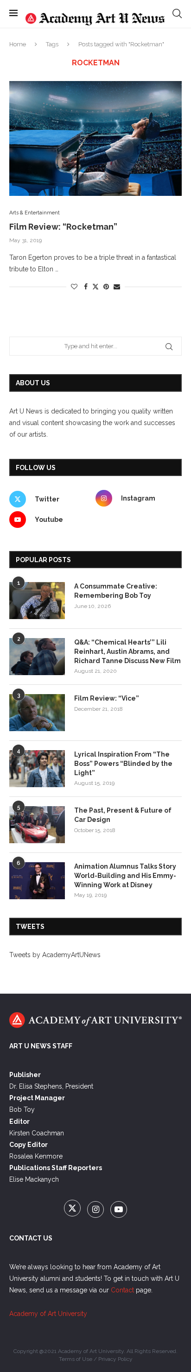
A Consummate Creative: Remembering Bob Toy (115, 591)
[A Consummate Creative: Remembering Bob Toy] (37, 600)
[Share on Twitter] (95, 286)
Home (17, 44)
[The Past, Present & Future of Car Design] (37, 824)
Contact (122, 1290)
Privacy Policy (115, 1359)
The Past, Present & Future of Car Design (123, 815)
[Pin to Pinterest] (106, 286)
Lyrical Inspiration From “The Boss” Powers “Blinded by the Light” (123, 763)
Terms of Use (75, 1359)
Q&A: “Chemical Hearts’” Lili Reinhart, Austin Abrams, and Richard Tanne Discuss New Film (127, 651)
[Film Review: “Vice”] (37, 712)
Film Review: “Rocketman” (63, 227)
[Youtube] (118, 1210)
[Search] (177, 13)
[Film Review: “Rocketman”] (95, 138)
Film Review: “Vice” (106, 698)
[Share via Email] (117, 286)
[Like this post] (74, 286)
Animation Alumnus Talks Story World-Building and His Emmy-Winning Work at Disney (125, 875)
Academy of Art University (48, 1313)
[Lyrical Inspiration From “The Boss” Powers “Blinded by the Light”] (37, 768)
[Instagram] (96, 1210)
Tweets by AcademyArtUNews (55, 955)
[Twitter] (73, 1210)
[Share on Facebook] (86, 286)
